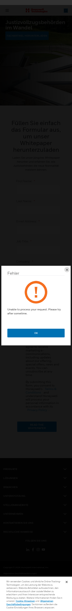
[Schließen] (66, 582)
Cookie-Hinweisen (25, 601)
